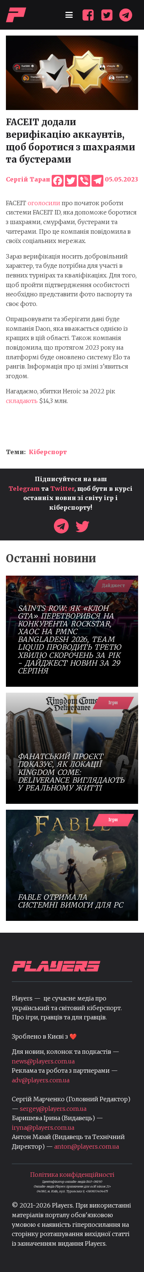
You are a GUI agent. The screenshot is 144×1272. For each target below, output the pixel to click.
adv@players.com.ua (40, 1080)
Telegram (24, 488)
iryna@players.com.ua (43, 1127)
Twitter (62, 488)
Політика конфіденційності (72, 1174)
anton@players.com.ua (86, 1146)
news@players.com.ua (43, 1061)
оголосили (44, 203)
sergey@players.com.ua (53, 1108)
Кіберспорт (48, 452)
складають (22, 400)
